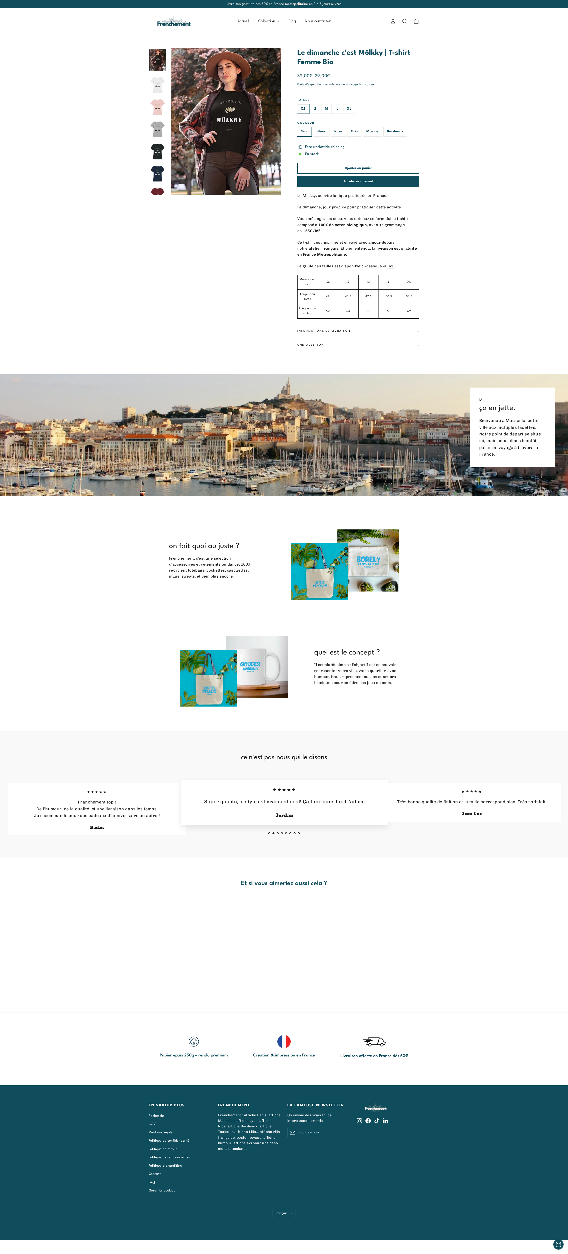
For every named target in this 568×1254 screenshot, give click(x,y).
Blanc (321, 131)
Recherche (157, 1115)
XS (303, 109)
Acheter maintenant (358, 181)
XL (349, 109)
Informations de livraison (324, 330)
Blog (292, 21)
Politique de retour (163, 1149)
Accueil (243, 21)
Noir (304, 131)
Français (281, 1213)
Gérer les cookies (162, 1190)
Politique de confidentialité (169, 1140)
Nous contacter (318, 21)
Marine (372, 131)
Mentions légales (161, 1132)
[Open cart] (558, 1244)
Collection (267, 21)
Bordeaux (395, 131)
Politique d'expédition (165, 1165)
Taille (303, 100)
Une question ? (312, 344)
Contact (155, 1174)
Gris (354, 131)
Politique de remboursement (170, 1157)
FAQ (152, 1182)
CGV (152, 1124)
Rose (338, 131)
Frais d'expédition (310, 84)
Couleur (306, 122)
